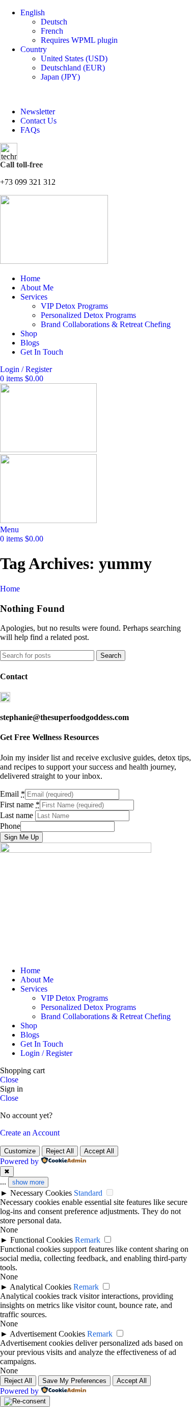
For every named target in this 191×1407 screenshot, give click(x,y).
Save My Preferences (74, 1381)
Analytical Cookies (40, 1286)
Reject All (60, 1151)
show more (28, 1182)
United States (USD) (74, 58)
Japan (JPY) (60, 76)
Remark (87, 1240)
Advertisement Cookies (47, 1333)
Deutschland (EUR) (73, 67)
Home (10, 588)
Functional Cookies (41, 1240)
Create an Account (30, 1132)
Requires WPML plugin (79, 40)
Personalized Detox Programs (88, 315)
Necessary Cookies (41, 1193)
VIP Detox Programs (74, 306)
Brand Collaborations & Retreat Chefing (106, 324)
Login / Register (46, 1053)
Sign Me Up (21, 837)
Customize (20, 1151)
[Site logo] (54, 261)
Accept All (99, 1151)
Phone (10, 826)
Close (9, 1079)
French (52, 31)
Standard (88, 1193)
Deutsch (54, 21)
